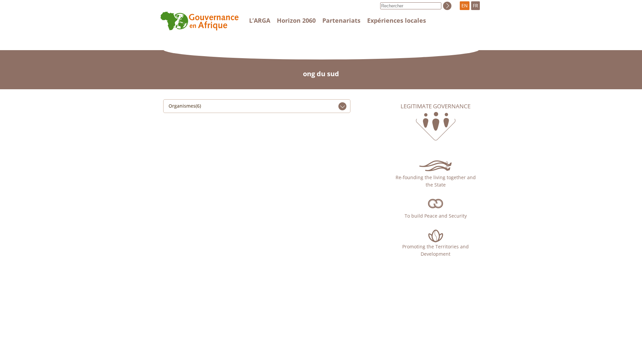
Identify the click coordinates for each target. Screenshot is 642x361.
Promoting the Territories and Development (435, 250)
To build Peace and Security (436, 216)
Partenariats (341, 20)
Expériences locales (396, 20)
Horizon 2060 (296, 20)
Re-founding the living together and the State (436, 181)
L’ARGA (259, 20)
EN (464, 5)
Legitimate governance (435, 106)
